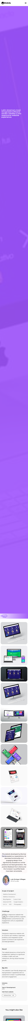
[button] (25, 3)
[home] (6, 3)
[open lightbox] (14, 655)
